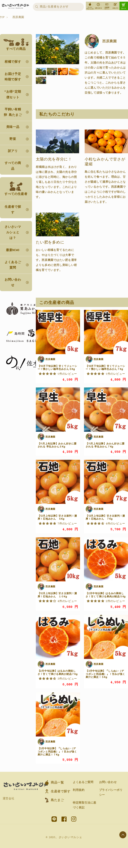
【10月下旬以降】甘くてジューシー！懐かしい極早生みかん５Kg (57, 368)
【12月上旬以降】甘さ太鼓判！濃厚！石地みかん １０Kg (57, 595)
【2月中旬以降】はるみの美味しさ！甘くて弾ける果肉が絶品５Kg (106, 595)
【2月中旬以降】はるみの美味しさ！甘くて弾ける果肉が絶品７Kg (58, 672)
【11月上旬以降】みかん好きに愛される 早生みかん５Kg (57, 445)
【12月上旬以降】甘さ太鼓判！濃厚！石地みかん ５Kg (57, 517)
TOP (2, 17)
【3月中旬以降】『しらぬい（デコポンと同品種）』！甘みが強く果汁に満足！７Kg (57, 751)
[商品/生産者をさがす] (36, 7)
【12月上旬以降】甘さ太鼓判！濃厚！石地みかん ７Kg (105, 517)
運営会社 (8, 798)
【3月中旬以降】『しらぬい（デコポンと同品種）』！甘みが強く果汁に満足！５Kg (105, 674)
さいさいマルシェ (70, 837)
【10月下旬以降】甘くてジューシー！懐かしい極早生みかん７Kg (105, 368)
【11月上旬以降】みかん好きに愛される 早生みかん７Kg (105, 445)
